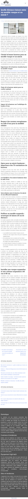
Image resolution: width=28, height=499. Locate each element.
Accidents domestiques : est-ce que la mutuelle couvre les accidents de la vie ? (7, 352)
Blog (3, 21)
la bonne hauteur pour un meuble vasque (18, 70)
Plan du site (14, 498)
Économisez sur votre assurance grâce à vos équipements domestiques (21, 352)
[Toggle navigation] (25, 3)
